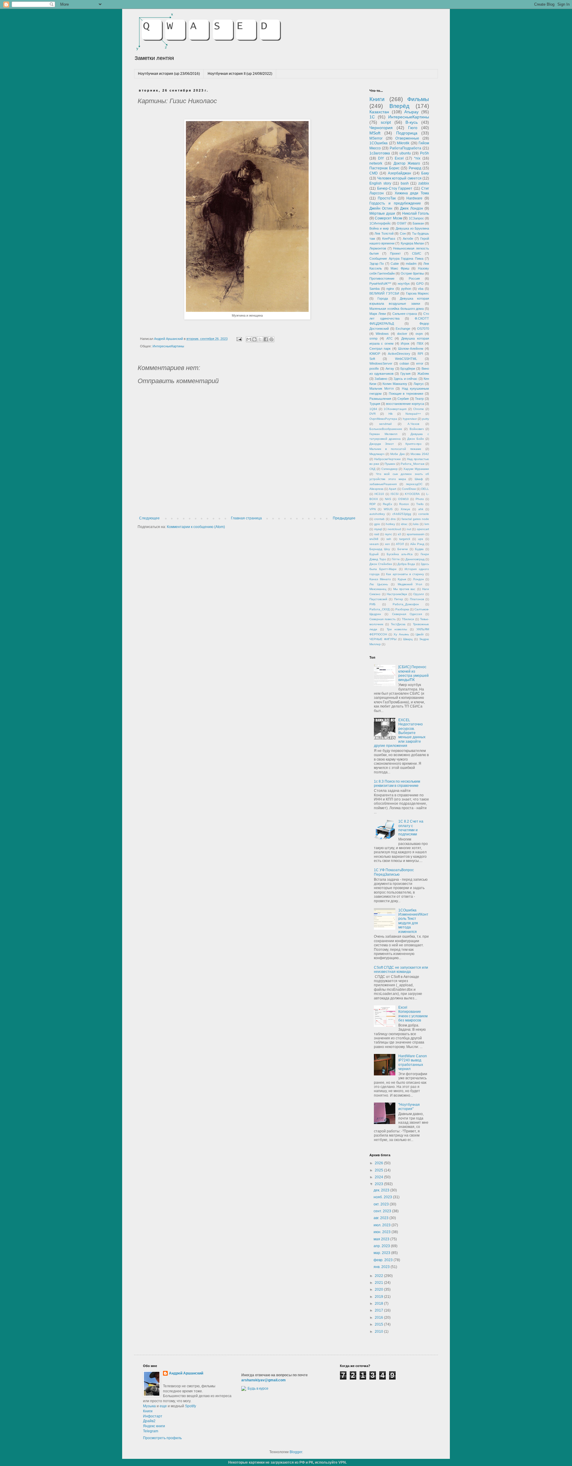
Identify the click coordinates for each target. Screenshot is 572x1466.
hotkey (390, 524)
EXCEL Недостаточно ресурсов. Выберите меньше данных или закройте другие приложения (399, 733)
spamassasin (416, 534)
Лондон (418, 579)
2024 (379, 1177)
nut (409, 529)
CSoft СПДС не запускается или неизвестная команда (401, 969)
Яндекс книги (154, 1426)
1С (372, 116)
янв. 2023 (382, 1267)
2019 (379, 1297)
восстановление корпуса (405, 403)
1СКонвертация (395, 409)
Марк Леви (377, 313)
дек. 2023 (382, 1190)
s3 (399, 534)
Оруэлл (418, 594)
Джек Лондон (411, 208)
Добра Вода (406, 564)
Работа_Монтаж (413, 463)
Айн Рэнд (417, 544)
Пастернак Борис (384, 168)
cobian (404, 363)
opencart (423, 529)
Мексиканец (377, 589)
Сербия (403, 398)
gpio (377, 524)
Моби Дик (397, 454)
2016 (379, 1317)
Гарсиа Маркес (417, 293)
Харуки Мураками (416, 468)
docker (402, 333)
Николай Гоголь (415, 213)
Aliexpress (376, 488)
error (419, 363)
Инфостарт (152, 1416)
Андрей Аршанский (186, 1373)
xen (387, 544)
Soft (372, 358)
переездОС (414, 484)
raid (376, 534)
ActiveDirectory (399, 353)
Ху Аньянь (401, 634)
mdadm (411, 263)
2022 (379, 1276)
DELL (425, 488)
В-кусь (411, 122)
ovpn (419, 333)
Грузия (405, 373)
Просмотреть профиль (162, 1438)
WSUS (388, 509)
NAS (388, 499)
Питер (398, 599)
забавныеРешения (383, 484)
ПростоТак (387, 198)
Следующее (149, 518)
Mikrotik (403, 143)
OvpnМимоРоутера (383, 418)
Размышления (380, 398)
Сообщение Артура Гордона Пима (396, 258)
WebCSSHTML (406, 358)
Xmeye (405, 509)
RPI (420, 353)
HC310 (379, 494)
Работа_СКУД (379, 609)
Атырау (411, 111)
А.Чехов (413, 423)
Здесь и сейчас (405, 378)
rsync (388, 534)
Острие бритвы (412, 273)
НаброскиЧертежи (387, 459)
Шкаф (419, 479)
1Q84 (373, 409)
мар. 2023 (382, 1253)
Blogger (296, 1452)
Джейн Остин (380, 208)
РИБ (372, 604)
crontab (379, 519)
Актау (390, 368)
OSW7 (401, 223)
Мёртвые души (382, 213)
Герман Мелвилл (383, 434)
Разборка (402, 609)
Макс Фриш (400, 268)
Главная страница (246, 518)
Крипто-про (413, 443)
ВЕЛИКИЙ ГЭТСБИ (384, 293)
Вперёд (399, 106)
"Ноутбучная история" (409, 1107)
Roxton (404, 504)
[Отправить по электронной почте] (249, 339)
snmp (373, 338)
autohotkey (377, 514)
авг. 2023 (381, 1218)
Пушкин (390, 463)
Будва (419, 549)
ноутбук (404, 283)
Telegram (150, 1431)
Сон (403, 233)
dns (393, 519)
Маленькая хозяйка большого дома (396, 308)
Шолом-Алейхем (410, 348)
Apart (392, 488)
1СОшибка (378, 143)
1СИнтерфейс (380, 223)
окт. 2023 (382, 1204)
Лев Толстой (383, 233)
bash (405, 183)
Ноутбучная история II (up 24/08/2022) (240, 74)
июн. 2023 (382, 1232)
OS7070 (423, 328)
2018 (379, 1303)
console (423, 514)
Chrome (418, 409)
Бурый (374, 554)
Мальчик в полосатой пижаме (395, 449)
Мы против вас (404, 589)
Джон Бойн (415, 438)
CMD (373, 173)
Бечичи (402, 549)
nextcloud (394, 529)
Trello (420, 504)
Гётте (396, 559)
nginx (390, 288)
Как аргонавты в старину (405, 574)
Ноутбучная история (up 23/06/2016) (169, 74)
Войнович (417, 429)
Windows (382, 333)
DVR (372, 413)
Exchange (403, 328)
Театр (419, 398)
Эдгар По (376, 263)
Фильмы (418, 99)
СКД (372, 468)
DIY (381, 158)
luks (416, 524)
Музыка (149, 1406)
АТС (389, 338)
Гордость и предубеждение (395, 203)
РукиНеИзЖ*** (380, 283)
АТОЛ (400, 544)
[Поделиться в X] (260, 339)
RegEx (387, 504)
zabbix (423, 183)
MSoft (374, 133)
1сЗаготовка (379, 153)
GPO (420, 283)
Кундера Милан (412, 243)
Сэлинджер (389, 468)
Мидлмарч (376, 454)
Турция (374, 403)
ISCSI (395, 494)
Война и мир (379, 228)
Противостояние (381, 278)
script (386, 122)
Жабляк (423, 373)
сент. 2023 (383, 1211)
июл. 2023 (382, 1225)
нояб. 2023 (383, 1197)
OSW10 (403, 499)
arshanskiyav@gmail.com (263, 1380)
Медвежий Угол (410, 584)
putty (425, 418)
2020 (379, 1289)
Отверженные (407, 138)
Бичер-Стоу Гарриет (395, 188)
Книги (377, 99)
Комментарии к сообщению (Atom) (196, 527)
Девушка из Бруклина (412, 228)
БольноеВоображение (385, 429)
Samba (374, 288)
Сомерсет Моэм (388, 218)
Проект (395, 253)
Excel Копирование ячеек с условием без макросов (413, 1013)
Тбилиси (408, 619)
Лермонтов (377, 248)
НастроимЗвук (397, 594)
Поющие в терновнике (406, 393)
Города (382, 298)
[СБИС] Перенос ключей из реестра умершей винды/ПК (413, 673)
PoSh (424, 153)
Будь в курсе (258, 1388)
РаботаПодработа (405, 148)
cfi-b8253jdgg (401, 514)
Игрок (405, 343)
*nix (417, 158)
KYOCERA (412, 494)
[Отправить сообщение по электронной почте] (239, 338)
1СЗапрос (416, 218)
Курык (402, 579)
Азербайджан (399, 173)
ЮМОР (374, 353)
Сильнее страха (404, 313)
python (406, 288)
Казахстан (379, 111)
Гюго (412, 127)
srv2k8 (373, 539)
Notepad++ (413, 413)
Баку (425, 173)
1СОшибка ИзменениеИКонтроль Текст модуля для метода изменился (413, 921)
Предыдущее (344, 518)
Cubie (395, 263)
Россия (414, 278)
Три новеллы (397, 629)
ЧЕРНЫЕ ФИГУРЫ (383, 639)
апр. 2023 (382, 1246)
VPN (372, 509)
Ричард (415, 168)
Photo (420, 499)
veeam (374, 544)
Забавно (380, 378)
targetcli (404, 539)
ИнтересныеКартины (168, 346)
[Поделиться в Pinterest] (271, 339)
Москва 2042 (420, 454)
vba (420, 288)
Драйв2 (149, 1421)
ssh (388, 539)
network (375, 163)
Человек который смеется (399, 178)
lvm (427, 524)
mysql (378, 529)
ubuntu (405, 153)
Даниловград (415, 559)
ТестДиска (398, 624)
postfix (374, 368)
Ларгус (419, 384)
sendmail (385, 423)
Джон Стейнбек (380, 564)
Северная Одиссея (407, 614)
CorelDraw (409, 488)
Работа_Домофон (406, 604)
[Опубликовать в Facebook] (266, 339)
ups (420, 539)
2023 (379, 1184)
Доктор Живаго (407, 163)
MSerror (376, 138)
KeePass (388, 238)
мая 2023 (382, 1239)
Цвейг (420, 634)
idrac (404, 524)
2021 (379, 1283)
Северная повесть (382, 619)
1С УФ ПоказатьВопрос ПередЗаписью (394, 872)
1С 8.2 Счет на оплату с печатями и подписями (410, 827)
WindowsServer (380, 363)
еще (163, 1406)
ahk (420, 509)
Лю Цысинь (378, 584)
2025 (379, 1170)
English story (380, 183)
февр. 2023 (384, 1260)
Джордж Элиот (381, 443)
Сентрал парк (380, 348)
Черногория (381, 127)
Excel (399, 158)
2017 (379, 1310)
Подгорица (406, 133)
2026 (379, 1163)
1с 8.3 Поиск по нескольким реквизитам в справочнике (397, 783)
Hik (390, 413)
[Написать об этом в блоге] (254, 339)
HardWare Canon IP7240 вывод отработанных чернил (412, 1062)
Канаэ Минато (380, 579)
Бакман (418, 223)
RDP (372, 504)
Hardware (414, 198)
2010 (379, 1331)
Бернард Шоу (379, 549)
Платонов (417, 599)
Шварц (408, 639)
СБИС (416, 253)
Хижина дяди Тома (412, 193)
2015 (379, 1324)
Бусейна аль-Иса (400, 554)
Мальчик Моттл (381, 388)
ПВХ (420, 343)
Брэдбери (407, 368)
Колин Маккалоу (395, 384)
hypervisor (410, 418)
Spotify (190, 1406)
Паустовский (378, 599)
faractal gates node (415, 519)
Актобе (408, 238)
